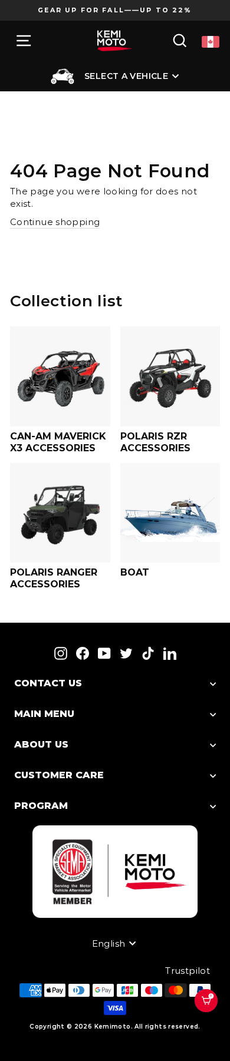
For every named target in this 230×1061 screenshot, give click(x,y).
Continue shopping (55, 222)
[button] (211, 1015)
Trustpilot (187, 971)
